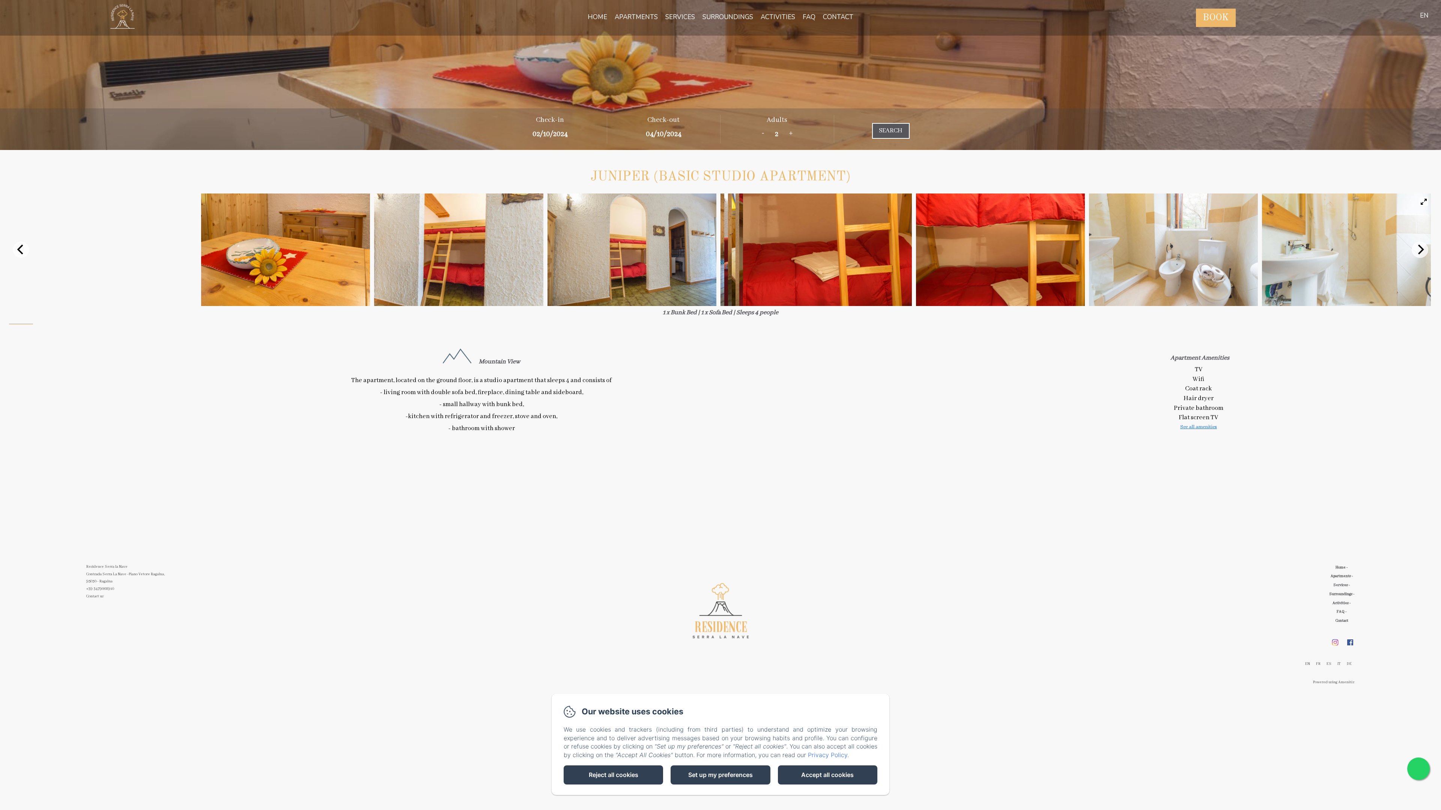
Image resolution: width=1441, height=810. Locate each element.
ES (1329, 664)
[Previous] (21, 250)
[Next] (1420, 250)
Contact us (95, 596)
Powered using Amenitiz (1334, 682)
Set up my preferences (720, 774)
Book (1216, 17)
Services (680, 17)
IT (1339, 664)
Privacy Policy (827, 755)
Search (891, 131)
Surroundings (727, 17)
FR (1318, 664)
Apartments (636, 17)
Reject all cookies (613, 774)
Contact (838, 17)
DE (1349, 664)
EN (1307, 664)
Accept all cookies (827, 774)
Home (597, 17)
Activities (778, 17)
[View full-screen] (1423, 201)
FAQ (809, 17)
